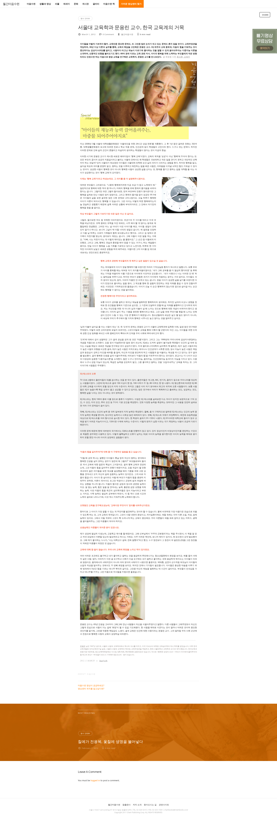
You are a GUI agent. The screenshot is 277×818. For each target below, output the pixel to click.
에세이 (66, 3)
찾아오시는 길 (150, 804)
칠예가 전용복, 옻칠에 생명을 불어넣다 (110, 741)
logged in (95, 780)
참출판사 (126, 804)
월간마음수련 (11, 3)
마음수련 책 (109, 3)
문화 (76, 3)
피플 (57, 3)
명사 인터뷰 (85, 18)
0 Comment (108, 34)
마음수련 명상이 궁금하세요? (91, 685)
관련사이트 (164, 804)
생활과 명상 (45, 3)
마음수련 (31, 3)
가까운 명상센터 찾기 (131, 3)
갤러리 (96, 3)
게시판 (85, 3)
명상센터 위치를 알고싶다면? (91, 688)
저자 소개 (137, 804)
